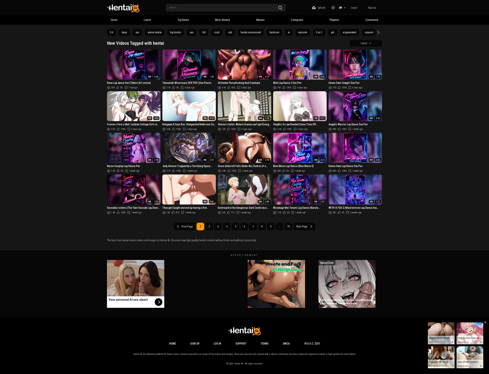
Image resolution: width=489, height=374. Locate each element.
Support (241, 343)
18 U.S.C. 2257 (312, 343)
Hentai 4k (238, 363)
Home (114, 20)
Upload (321, 7)
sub (230, 32)
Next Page (301, 226)
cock (216, 32)
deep (124, 32)
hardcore (274, 32)
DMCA (286, 343)
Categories (297, 20)
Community (371, 20)
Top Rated (183, 20)
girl (332, 32)
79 (288, 226)
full (204, 32)
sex (191, 32)
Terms (265, 343)
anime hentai (155, 32)
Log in (354, 7)
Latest (147, 20)
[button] (378, 32)
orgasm (369, 32)
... (279, 226)
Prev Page (187, 226)
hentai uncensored (251, 32)
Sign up (372, 7)
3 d (111, 32)
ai (289, 32)
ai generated (349, 32)
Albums (260, 20)
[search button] (280, 8)
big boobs (175, 32)
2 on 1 (319, 32)
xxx (137, 32)
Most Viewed (222, 20)
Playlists (334, 20)
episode (302, 32)
